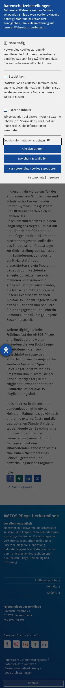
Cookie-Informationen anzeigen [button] (25, 140)
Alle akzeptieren (32, 148)
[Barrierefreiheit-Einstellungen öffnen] (6, 350)
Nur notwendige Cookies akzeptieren (32, 168)
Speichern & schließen (32, 158)
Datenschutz (36, 177)
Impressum (54, 177)
